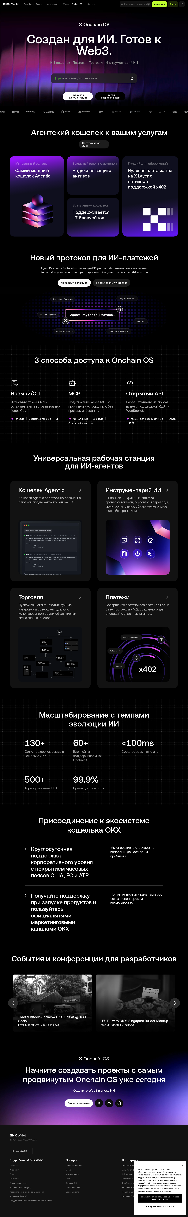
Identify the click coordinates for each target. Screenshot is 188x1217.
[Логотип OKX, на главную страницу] (11, 4)
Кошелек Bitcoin (129, 1187)
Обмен (65, 4)
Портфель (28, 4)
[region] (160, 1188)
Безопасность (72, 1192)
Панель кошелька (74, 1165)
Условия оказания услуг (21, 1187)
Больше (91, 4)
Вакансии (14, 1179)
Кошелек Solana (129, 1196)
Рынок (39, 4)
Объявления (127, 1174)
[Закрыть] (182, 1165)
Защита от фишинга (131, 1170)
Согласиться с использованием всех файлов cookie (160, 1198)
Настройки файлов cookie (160, 1206)
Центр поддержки (130, 1165)
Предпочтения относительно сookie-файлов (31, 1201)
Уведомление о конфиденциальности (27, 1192)
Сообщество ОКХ (130, 1183)
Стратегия (52, 4)
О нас (12, 1174)
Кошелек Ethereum (131, 1192)
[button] (135, 4)
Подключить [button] (159, 4)
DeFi (68, 1179)
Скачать (13, 1165)
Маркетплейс (72, 1174)
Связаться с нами (18, 1183)
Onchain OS (77, 4)
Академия (14, 1170)
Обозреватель (73, 1187)
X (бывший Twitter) (18, 1196)
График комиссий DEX (132, 1179)
